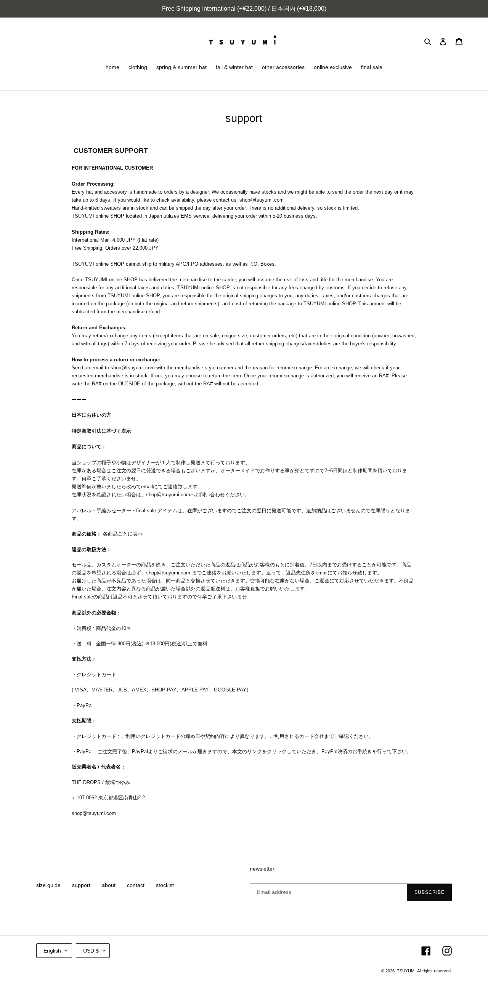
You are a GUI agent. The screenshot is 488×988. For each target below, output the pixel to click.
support (81, 885)
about (109, 885)
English (52, 951)
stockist (165, 885)
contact (135, 885)
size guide (48, 885)
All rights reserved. (434, 971)
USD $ (91, 951)
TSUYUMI (406, 971)
